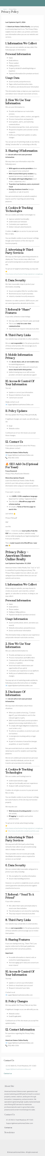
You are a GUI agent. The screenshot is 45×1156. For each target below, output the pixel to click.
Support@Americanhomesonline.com (18, 1069)
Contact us (8, 1073)
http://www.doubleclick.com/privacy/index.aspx (23, 831)
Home (5, 9)
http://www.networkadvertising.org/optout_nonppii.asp (24, 274)
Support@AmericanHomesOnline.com (19, 1123)
